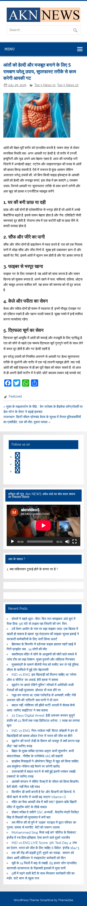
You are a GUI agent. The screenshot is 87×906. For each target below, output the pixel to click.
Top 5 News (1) (45, 85)
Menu (9, 49)
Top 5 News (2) (68, 85)
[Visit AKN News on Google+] (17, 464)
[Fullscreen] (74, 541)
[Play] (12, 541)
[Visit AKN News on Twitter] (17, 457)
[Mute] (67, 541)
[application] (43, 525)
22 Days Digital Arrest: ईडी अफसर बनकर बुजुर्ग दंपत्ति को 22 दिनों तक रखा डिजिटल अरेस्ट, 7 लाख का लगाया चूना (43, 721)
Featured (15, 396)
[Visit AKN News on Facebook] (17, 471)
